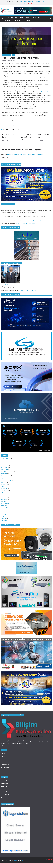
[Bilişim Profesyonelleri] (26, 718)
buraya (19, 120)
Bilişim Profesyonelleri (5, 478)
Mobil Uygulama (4, 499)
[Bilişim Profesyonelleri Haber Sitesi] (2, 18)
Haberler (27, 17)
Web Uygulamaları (5, 512)
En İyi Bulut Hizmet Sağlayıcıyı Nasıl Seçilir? (13, 125)
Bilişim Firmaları (19, 17)
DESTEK (21, 745)
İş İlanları (3, 797)
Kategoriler (8, 20)
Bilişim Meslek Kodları (7, 54)
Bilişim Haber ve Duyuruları (6, 471)
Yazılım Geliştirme (4, 516)
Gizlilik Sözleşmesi (5, 764)
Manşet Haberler (4, 786)
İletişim (2, 772)
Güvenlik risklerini (45, 92)
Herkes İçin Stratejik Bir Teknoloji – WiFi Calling (30, 1)
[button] (30, 17)
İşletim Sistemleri (4, 490)
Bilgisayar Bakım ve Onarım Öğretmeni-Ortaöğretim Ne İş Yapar (26, 136)
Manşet (2, 495)
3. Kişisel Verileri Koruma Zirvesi (42, 125)
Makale (13, 54)
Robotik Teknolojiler (5, 503)
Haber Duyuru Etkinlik (6, 789)
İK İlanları (3, 756)
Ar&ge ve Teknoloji (5, 465)
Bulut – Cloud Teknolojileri (6, 480)
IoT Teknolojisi (4, 488)
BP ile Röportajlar (5, 800)
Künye (2, 770)
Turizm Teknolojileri (5, 510)
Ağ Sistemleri (3, 460)
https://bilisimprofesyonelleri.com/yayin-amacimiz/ (25, 223)
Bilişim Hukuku (4, 473)
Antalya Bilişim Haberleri (6, 463)
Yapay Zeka (3, 514)
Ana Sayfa (3, 753)
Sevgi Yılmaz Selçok (12, 60)
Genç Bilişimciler (4, 484)
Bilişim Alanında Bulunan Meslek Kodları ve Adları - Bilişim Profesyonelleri (25, 154)
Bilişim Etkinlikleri (4, 467)
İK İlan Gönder (4, 759)
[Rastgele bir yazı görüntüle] (50, 18)
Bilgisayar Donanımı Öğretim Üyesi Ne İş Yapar (44, 136)
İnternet (2, 486)
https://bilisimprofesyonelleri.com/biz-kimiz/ (35, 220)
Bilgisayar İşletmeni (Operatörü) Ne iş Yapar (8, 136)
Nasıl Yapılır (3, 501)
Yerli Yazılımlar (9, 17)
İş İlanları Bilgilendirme (6, 761)
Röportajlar (3, 505)
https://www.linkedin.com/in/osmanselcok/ (27, 290)
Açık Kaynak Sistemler (5, 458)
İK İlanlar (26, 20)
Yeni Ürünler (3, 518)
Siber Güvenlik (4, 507)
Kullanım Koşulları (5, 767)
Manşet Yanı (3, 497)
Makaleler (36, 17)
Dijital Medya (4, 482)
